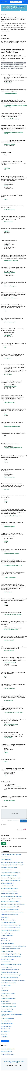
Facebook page (21, 6)
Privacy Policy (7, 1061)
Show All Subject (5, 1040)
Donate (4, 843)
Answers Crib (4, 1)
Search (25, 1)
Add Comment (23, 820)
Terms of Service (16, 1061)
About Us (16, 1062)
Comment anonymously (13, 820)
